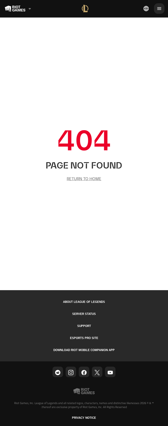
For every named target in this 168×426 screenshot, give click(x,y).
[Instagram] (71, 372)
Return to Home (84, 178)
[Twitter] (97, 372)
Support (84, 326)
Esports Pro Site (84, 338)
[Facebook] (84, 372)
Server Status (84, 314)
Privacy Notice (84, 417)
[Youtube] (110, 372)
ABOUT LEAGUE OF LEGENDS (84, 302)
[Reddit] (57, 372)
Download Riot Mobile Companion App (84, 350)
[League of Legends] (85, 8)
